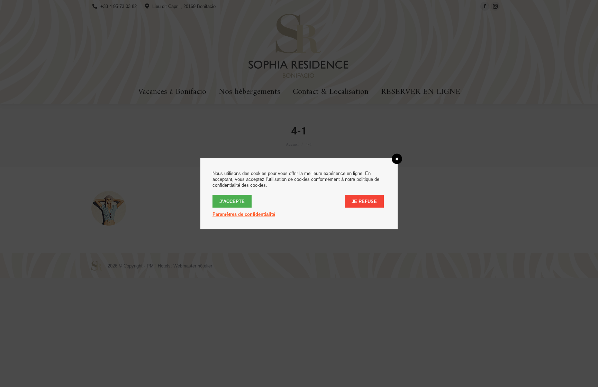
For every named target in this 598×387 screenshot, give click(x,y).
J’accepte (232, 201)
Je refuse (364, 201)
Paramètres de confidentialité (243, 214)
